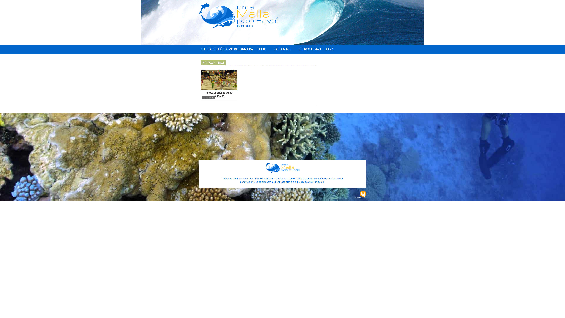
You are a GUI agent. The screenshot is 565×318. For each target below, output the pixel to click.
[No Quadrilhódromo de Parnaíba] (219, 80)
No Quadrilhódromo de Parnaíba (219, 94)
